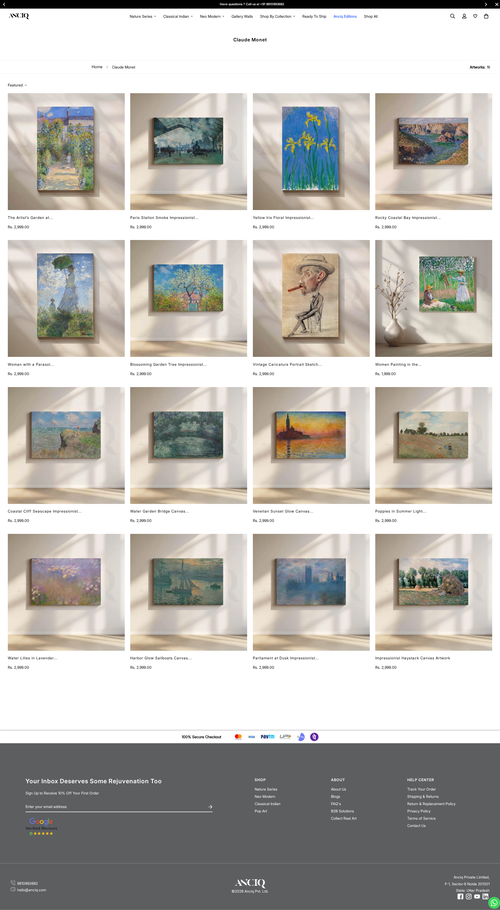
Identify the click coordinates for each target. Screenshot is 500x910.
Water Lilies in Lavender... (33, 658)
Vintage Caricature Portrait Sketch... (287, 364)
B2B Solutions (342, 811)
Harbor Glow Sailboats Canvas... (161, 658)
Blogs (335, 796)
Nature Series (141, 16)
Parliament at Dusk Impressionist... (286, 658)
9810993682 (27, 883)
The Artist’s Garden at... (30, 217)
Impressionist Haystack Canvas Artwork (412, 658)
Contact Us (416, 825)
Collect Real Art (344, 818)
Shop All (371, 16)
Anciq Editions (345, 16)
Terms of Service (421, 818)
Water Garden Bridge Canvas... (159, 511)
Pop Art (261, 811)
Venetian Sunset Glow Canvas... (283, 511)
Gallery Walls (242, 16)
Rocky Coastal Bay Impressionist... (408, 217)
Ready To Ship (314, 16)
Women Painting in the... (398, 364)
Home (97, 66)
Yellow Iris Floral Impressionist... (283, 217)
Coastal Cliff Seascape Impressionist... (45, 511)
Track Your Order (421, 789)
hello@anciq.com (31, 890)
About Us (338, 789)
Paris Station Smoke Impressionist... (164, 217)
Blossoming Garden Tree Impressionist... (168, 364)
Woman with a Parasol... (31, 364)
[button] (485, 16)
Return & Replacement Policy (431, 803)
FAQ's (336, 803)
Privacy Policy (418, 811)
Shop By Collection (275, 16)
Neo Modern (210, 16)
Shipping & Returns (423, 796)
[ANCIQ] (18, 16)
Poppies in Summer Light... (401, 511)
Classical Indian (176, 16)
